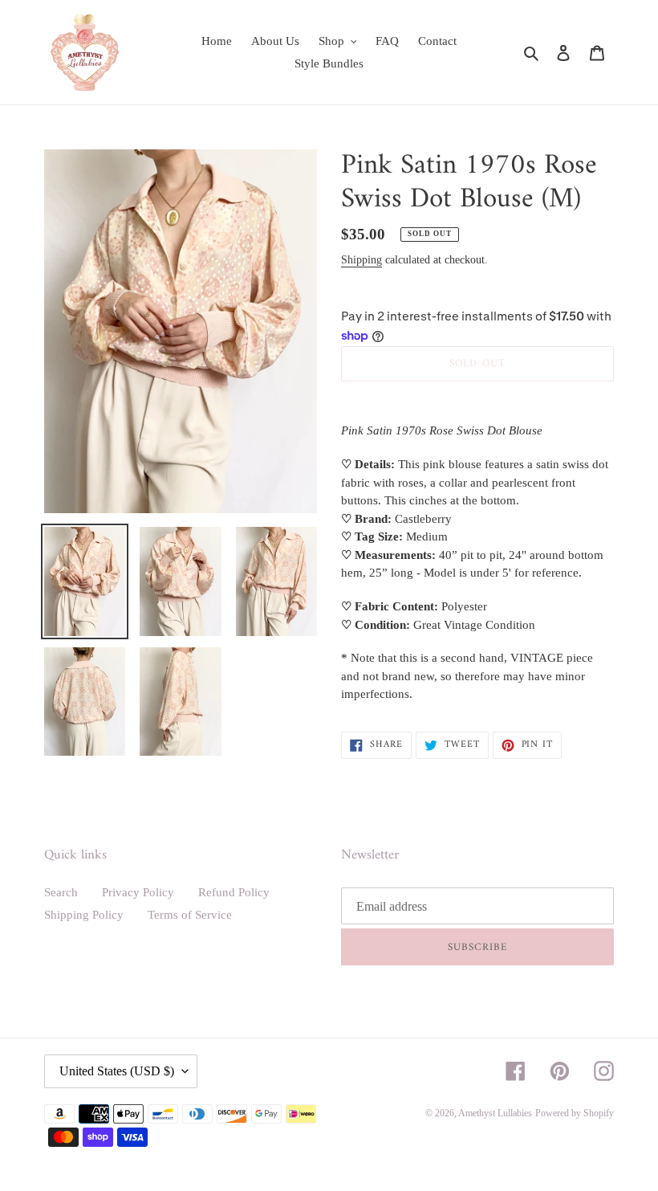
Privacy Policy (138, 892)
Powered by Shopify (574, 1113)
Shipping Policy (84, 914)
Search (61, 892)
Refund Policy (234, 892)
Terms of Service (190, 914)
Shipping (361, 260)
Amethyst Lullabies (495, 1113)
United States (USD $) (116, 1071)
